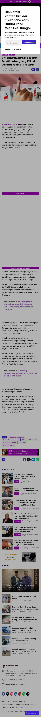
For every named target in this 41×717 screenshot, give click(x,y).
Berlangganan (29, 42)
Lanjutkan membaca (13, 49)
